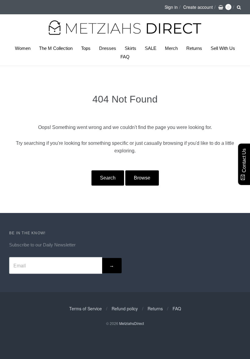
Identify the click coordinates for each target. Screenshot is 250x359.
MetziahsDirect (131, 323)
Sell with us (223, 48)
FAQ (125, 56)
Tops (86, 48)
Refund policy (125, 308)
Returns (194, 48)
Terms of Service (85, 308)
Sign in (171, 7)
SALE (150, 48)
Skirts (130, 48)
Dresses (107, 48)
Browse (142, 177)
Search (108, 177)
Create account (198, 7)
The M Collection (56, 48)
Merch (171, 48)
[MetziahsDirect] (125, 34)
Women (22, 48)
